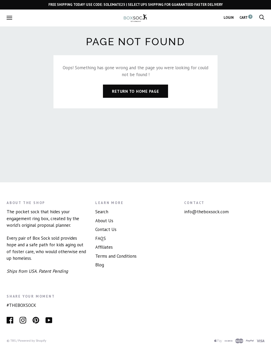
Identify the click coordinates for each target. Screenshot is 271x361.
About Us (104, 221)
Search (101, 212)
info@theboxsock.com (206, 212)
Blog (99, 265)
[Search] (261, 17)
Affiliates (104, 247)
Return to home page (135, 91)
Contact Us (105, 229)
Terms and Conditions (116, 256)
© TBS (11, 341)
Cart (245, 17)
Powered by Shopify (32, 341)
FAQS (100, 238)
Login (229, 17)
